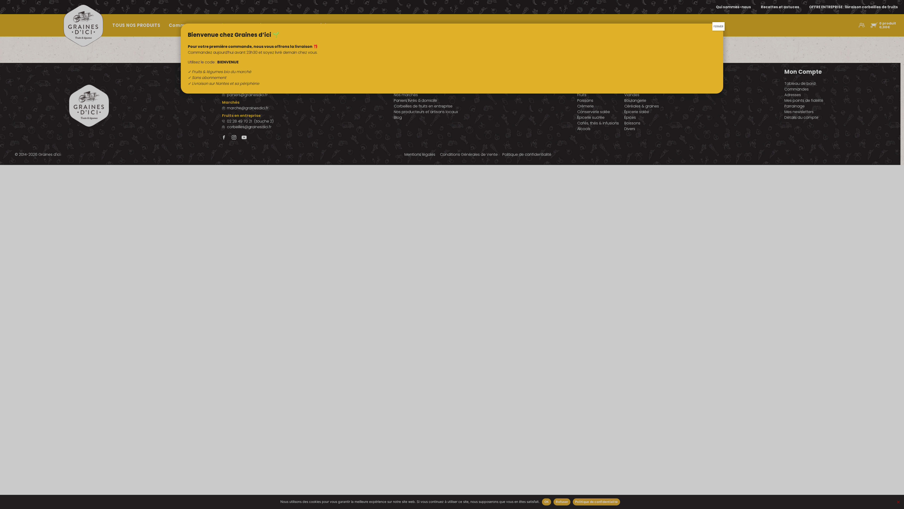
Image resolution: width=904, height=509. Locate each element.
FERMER (718, 26)
